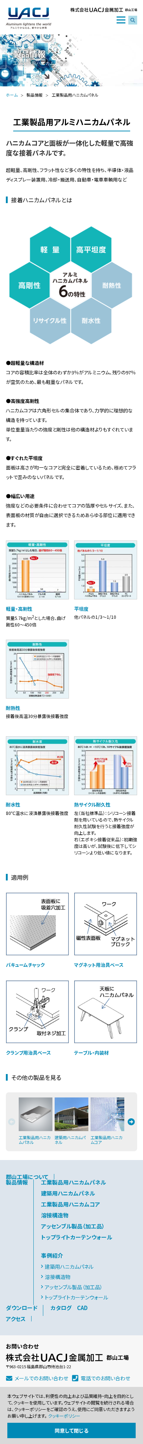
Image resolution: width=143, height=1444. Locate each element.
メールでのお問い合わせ (41, 1378)
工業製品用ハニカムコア (70, 1204)
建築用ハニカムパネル (68, 1193)
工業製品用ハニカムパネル (73, 1182)
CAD (82, 1308)
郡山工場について (27, 1177)
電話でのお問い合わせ (105, 1378)
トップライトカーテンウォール (76, 1237)
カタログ (61, 1308)
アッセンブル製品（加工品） (73, 1226)
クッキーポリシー (64, 1416)
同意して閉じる (71, 1430)
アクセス (16, 1319)
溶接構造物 (55, 1215)
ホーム (12, 95)
